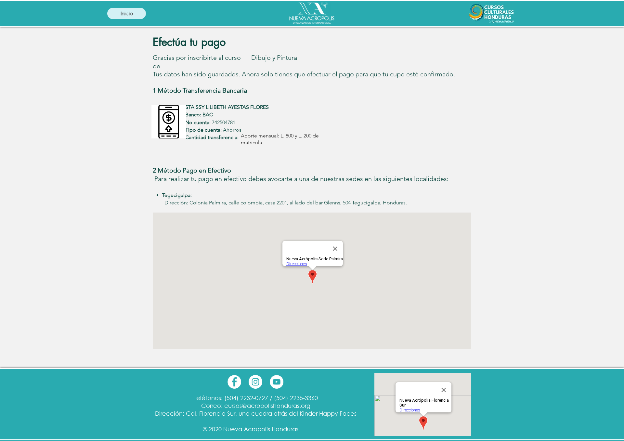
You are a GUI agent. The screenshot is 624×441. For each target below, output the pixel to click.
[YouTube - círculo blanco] (276, 382)
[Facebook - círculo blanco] (234, 382)
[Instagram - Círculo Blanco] (255, 382)
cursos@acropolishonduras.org (267, 405)
